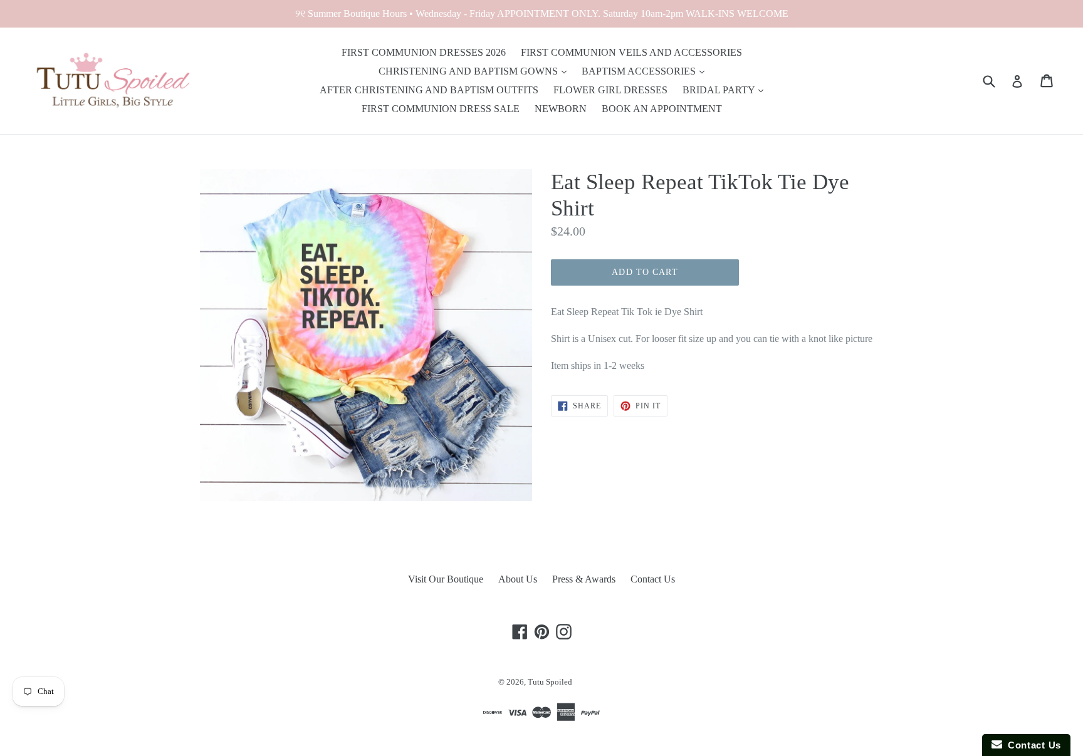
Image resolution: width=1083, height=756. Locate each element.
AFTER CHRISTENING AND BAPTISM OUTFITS (429, 90)
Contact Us (652, 579)
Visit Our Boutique (445, 579)
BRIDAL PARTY (720, 90)
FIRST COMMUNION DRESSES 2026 (424, 52)
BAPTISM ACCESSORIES (640, 71)
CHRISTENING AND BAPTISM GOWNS (469, 71)
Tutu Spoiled (550, 681)
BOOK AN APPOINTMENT (662, 108)
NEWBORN (561, 108)
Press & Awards (583, 579)
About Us (517, 579)
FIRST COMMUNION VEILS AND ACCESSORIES (631, 52)
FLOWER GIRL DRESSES (610, 90)
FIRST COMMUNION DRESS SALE (441, 108)
